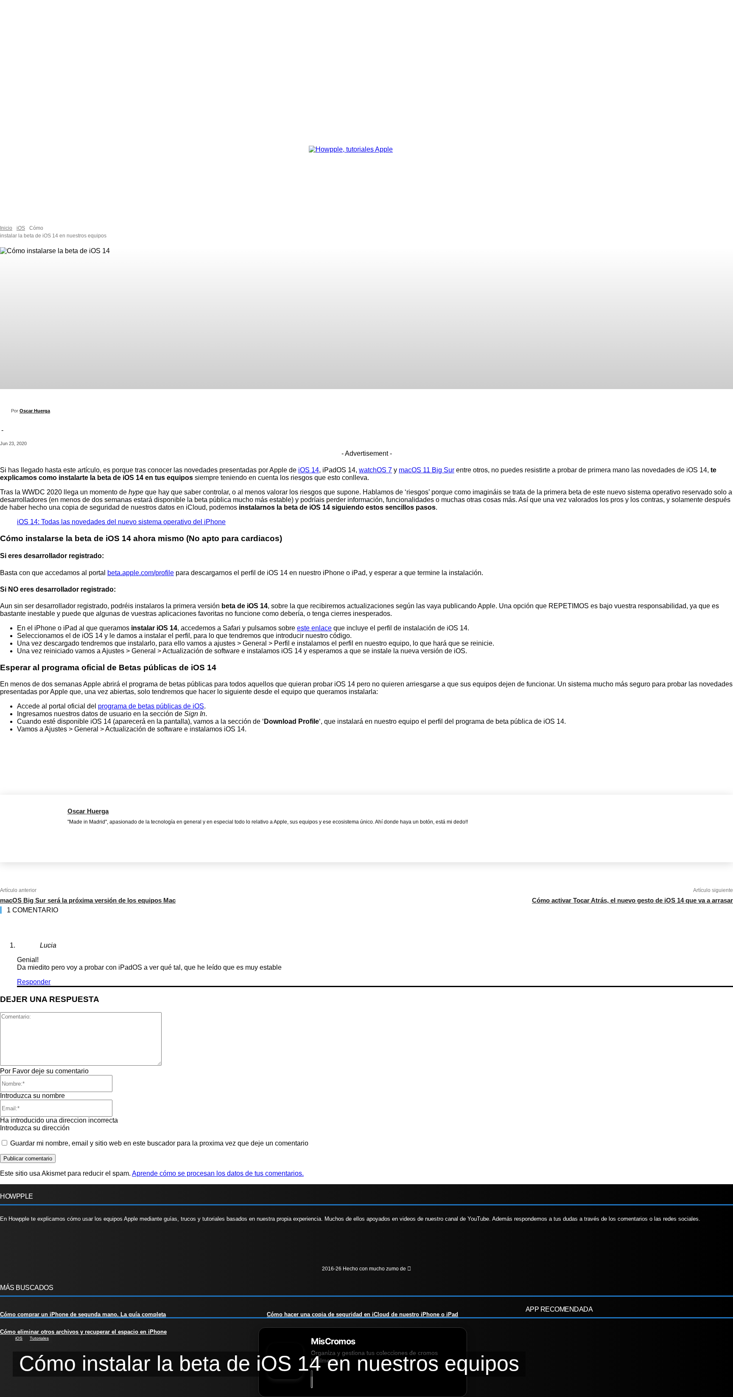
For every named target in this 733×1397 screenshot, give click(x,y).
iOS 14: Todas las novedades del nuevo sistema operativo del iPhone (121, 521)
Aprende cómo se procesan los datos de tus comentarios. (218, 1173)
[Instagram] (35, 1246)
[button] (63, 216)
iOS (21, 228)
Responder (33, 981)
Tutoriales (39, 1338)
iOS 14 (308, 470)
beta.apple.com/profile (140, 572)
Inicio (6, 228)
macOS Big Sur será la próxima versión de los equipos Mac (88, 900)
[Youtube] (86, 1246)
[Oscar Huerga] (5, 410)
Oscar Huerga (35, 410)
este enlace (314, 628)
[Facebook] (70, 833)
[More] (382, 757)
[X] (83, 833)
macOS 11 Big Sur (426, 470)
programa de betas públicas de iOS (151, 706)
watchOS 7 (375, 470)
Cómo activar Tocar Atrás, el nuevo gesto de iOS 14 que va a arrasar (632, 900)
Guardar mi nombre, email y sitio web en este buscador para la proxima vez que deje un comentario (159, 1143)
